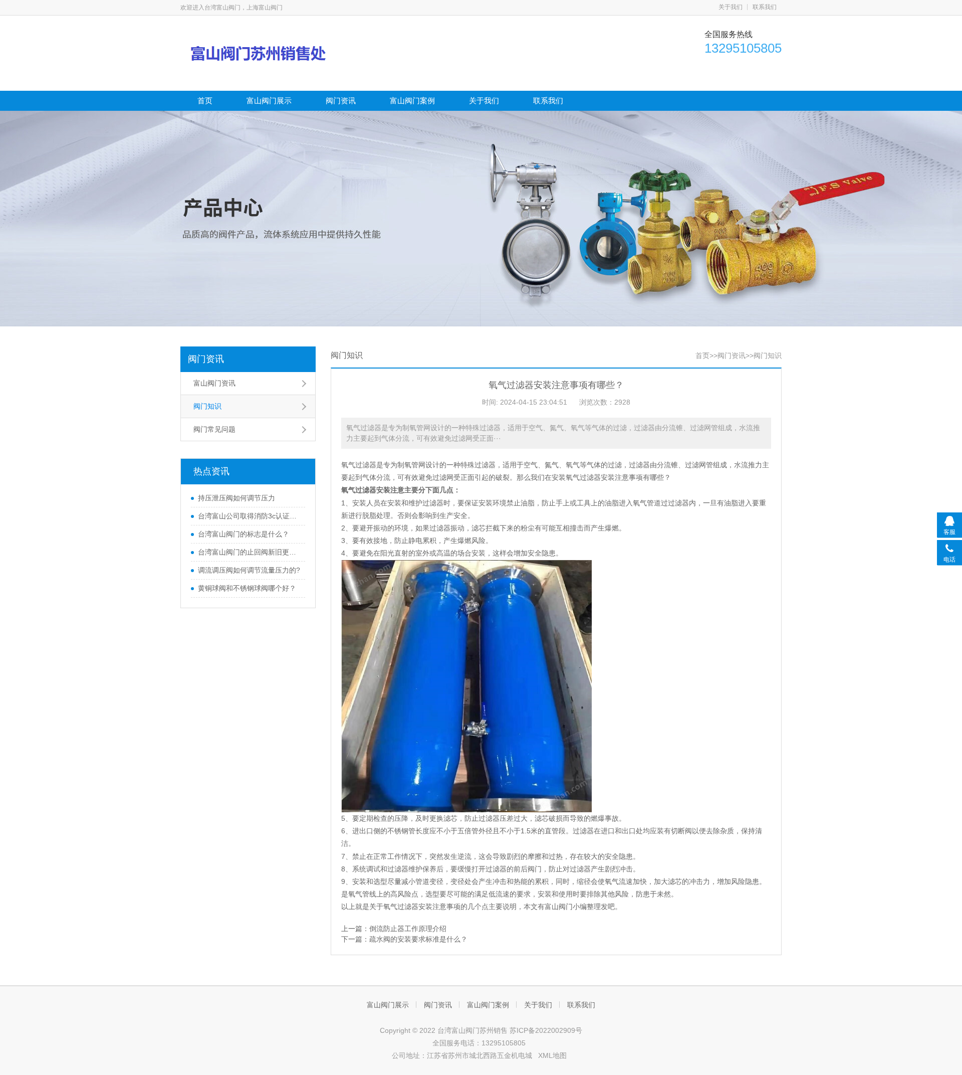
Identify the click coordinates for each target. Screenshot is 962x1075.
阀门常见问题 (214, 429)
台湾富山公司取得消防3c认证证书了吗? (249, 516)
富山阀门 (559, 907)
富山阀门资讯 (214, 383)
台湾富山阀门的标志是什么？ (243, 534)
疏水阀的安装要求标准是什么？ (418, 939)
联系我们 (765, 7)
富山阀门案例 (412, 100)
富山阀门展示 (269, 100)
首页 (204, 100)
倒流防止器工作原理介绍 (407, 929)
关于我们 (730, 7)
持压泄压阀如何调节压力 (236, 498)
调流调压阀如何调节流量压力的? (249, 570)
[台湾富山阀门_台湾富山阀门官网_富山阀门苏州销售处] (278, 52)
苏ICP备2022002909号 (546, 1030)
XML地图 (552, 1055)
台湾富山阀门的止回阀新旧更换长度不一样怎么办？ (249, 552)
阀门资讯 (341, 100)
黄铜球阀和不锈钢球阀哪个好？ (247, 588)
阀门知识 (207, 406)
